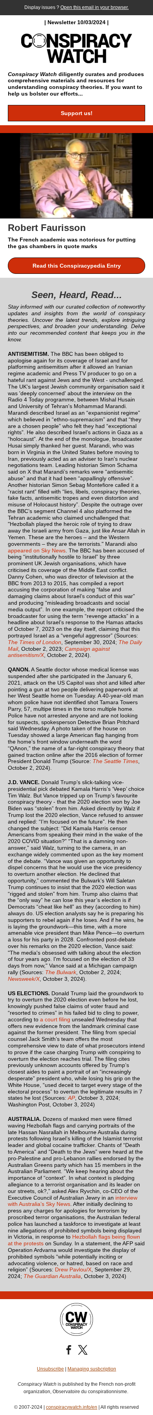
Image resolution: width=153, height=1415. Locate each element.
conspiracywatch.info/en (71, 1407)
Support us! (77, 113)
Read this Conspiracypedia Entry (77, 266)
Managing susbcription (91, 1369)
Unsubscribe (50, 1369)
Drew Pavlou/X (73, 1269)
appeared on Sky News (37, 550)
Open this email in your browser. (94, 7)
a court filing (55, 1019)
